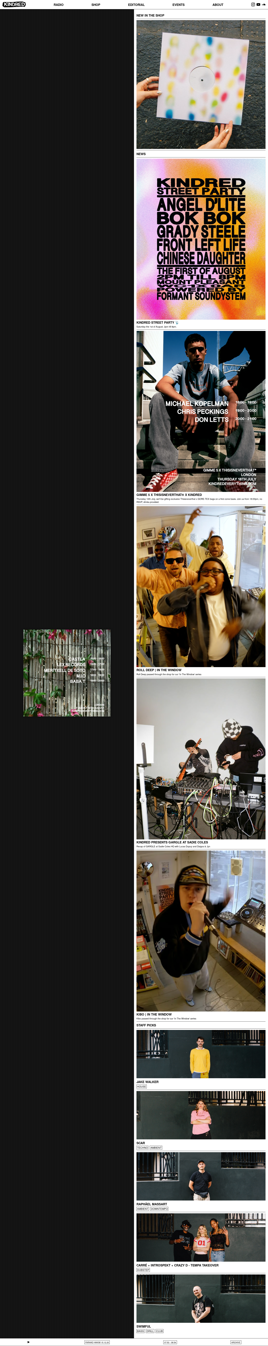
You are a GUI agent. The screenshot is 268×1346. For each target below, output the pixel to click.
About (217, 4)
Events (178, 4)
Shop (96, 4)
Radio (59, 4)
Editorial (136, 4)
